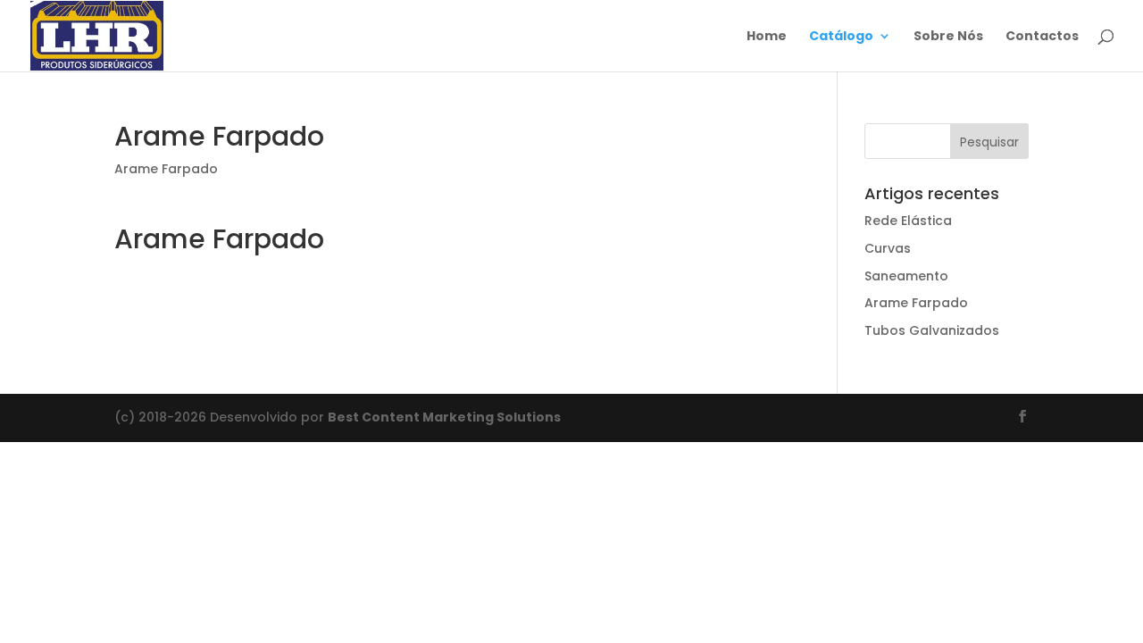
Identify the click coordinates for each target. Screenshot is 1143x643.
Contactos (1042, 37)
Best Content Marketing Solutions (444, 417)
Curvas (887, 248)
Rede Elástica (908, 221)
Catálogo (841, 37)
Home (767, 37)
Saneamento (906, 276)
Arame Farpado (166, 169)
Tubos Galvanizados (931, 330)
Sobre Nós (948, 37)
